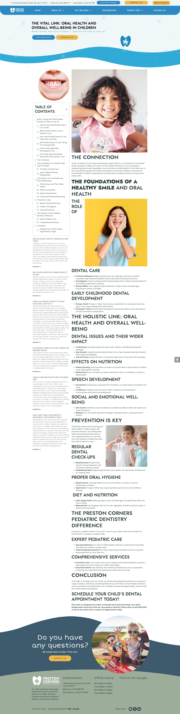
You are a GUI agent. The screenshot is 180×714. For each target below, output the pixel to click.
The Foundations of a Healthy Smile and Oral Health (51, 164)
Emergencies (109, 10)
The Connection (43, 160)
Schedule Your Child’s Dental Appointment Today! (51, 230)
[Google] (139, 709)
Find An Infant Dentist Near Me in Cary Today (53, 126)
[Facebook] (130, 709)
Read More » (37, 266)
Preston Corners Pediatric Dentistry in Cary (112, 166)
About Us (56, 10)
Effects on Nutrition (47, 190)
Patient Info (133, 10)
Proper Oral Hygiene (48, 206)
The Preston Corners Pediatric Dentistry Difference (49, 214)
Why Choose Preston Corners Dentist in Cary (51, 132)
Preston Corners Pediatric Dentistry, (132, 584)
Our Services (82, 10)
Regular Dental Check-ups (50, 203)
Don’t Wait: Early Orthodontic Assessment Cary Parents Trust (52, 155)
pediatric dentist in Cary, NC (93, 531)
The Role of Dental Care (49, 169)
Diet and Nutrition (47, 210)
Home (38, 10)
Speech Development (48, 193)
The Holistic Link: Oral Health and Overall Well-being (50, 179)
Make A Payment (161, 3)
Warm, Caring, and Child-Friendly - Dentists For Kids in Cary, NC (50, 120)
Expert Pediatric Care (48, 219)
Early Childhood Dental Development (49, 173)
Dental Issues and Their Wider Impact (52, 185)
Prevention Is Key (44, 200)
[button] (177, 359)
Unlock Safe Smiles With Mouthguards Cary (49, 149)
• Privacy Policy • (121, 709)
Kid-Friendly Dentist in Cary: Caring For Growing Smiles (53, 143)
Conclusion (41, 226)
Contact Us (160, 10)
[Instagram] (135, 709)
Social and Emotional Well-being (52, 196)
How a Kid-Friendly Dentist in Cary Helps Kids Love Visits (53, 137)
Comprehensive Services (49, 222)
